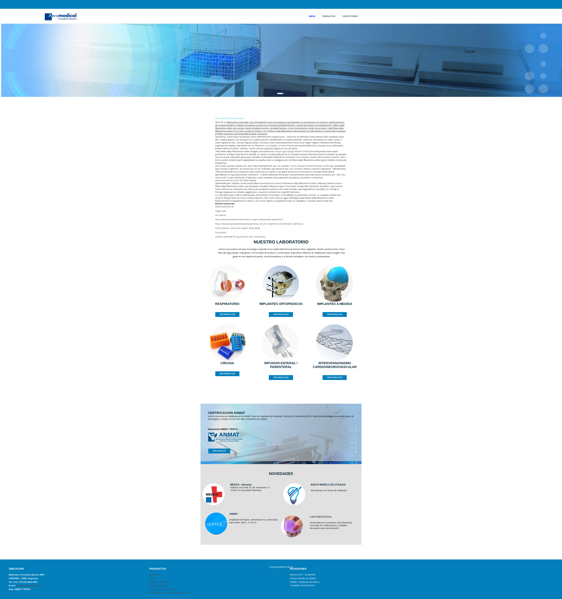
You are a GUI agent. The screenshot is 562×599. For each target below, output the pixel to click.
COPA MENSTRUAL (321, 517)
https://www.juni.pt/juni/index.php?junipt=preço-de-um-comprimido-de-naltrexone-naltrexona (259, 223)
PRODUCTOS (328, 16)
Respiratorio (155, 574)
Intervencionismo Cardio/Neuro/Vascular (168, 592)
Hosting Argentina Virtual (281, 566)
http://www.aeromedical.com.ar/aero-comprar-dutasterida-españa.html (248, 219)
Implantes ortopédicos (160, 582)
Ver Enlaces (220, 215)
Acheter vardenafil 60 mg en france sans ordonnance (240, 236)
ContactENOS (350, 16)
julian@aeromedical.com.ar (29, 585)
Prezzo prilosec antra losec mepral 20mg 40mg (237, 228)
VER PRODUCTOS (227, 314)
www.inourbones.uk (224, 206)
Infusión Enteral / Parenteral (162, 589)
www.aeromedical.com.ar (227, 180)
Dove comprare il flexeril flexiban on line (310, 165)
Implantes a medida (158, 585)
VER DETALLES (219, 451)
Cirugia (152, 578)
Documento (221, 232)
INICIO (312, 16)
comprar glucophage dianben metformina (294, 151)
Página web (220, 211)
